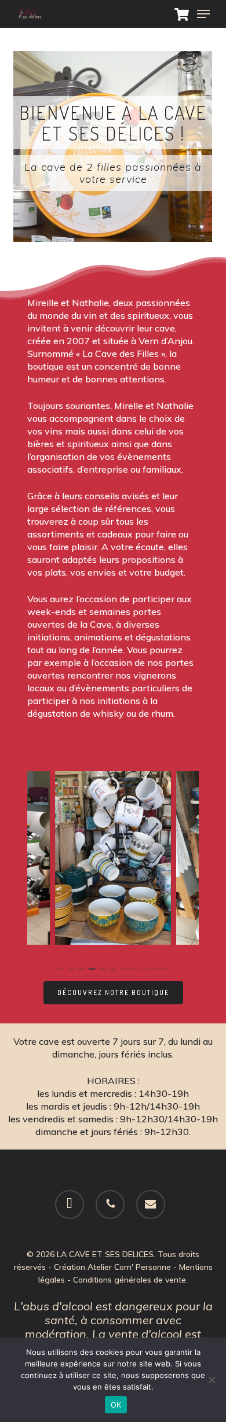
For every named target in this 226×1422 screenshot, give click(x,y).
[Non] (211, 1380)
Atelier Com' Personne (129, 1267)
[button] (203, 14)
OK (116, 1404)
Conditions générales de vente (129, 1279)
